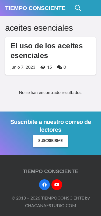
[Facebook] (44, 184)
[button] (77, 8)
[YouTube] (56, 184)
